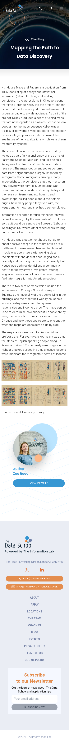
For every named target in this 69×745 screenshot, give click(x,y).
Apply (35, 604)
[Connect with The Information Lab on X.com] (27, 570)
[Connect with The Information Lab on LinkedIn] (41, 570)
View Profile (39, 483)
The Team (34, 618)
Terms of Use (34, 653)
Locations (34, 611)
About (34, 597)
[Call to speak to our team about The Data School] (40, 9)
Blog (34, 632)
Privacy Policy (34, 646)
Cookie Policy (34, 660)
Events (34, 639)
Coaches (34, 625)
